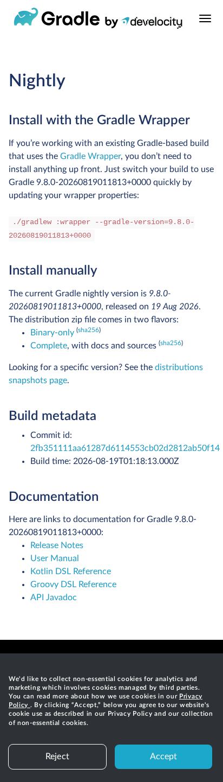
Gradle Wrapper (90, 156)
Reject (57, 756)
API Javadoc (53, 597)
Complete (48, 345)
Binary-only (52, 332)
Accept (164, 756)
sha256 (88, 330)
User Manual (54, 558)
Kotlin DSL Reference (70, 571)
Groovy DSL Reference (73, 584)
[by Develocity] (143, 25)
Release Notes (56, 545)
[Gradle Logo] (57, 18)
